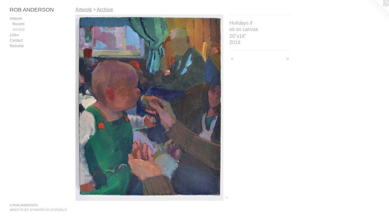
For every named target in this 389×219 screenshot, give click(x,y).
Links (14, 35)
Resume (17, 46)
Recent (18, 24)
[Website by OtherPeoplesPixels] (377, 12)
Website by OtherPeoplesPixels (38, 209)
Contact (16, 40)
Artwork (16, 18)
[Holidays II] (149, 108)
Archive (18, 29)
